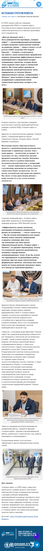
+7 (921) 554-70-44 (28, 536)
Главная (4, 16)
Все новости (12, 16)
